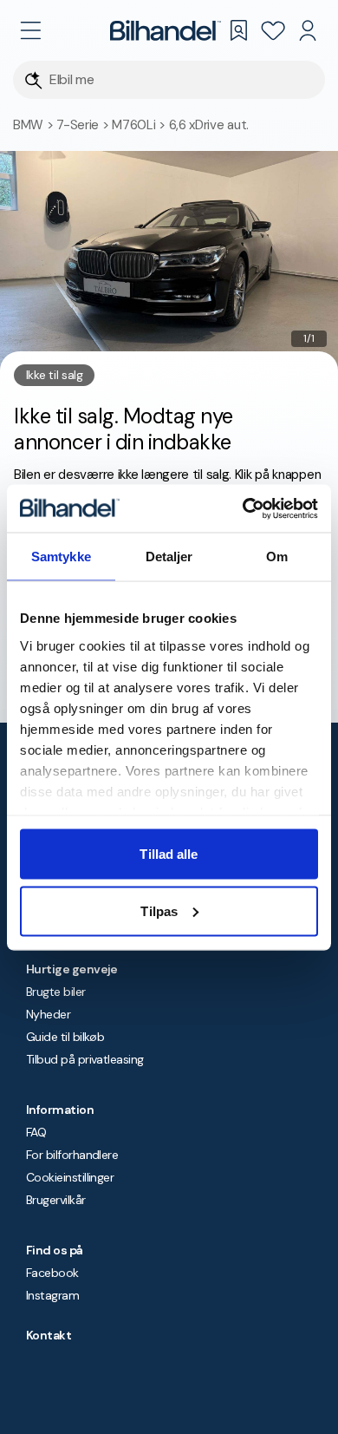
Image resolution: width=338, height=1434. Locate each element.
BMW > (34, 125)
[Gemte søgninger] (238, 30)
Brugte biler (56, 991)
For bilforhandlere (72, 1154)
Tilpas (159, 910)
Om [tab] (277, 556)
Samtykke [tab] (61, 556)
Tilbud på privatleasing (85, 1059)
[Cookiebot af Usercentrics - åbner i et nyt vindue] (243, 508)
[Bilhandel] (165, 30)
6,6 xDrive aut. (209, 125)
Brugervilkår (56, 1200)
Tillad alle (169, 854)
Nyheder (48, 1014)
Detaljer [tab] (169, 556)
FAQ (36, 1132)
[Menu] (30, 30)
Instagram (52, 1295)
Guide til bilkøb (65, 1036)
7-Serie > (84, 125)
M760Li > (140, 125)
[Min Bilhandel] (307, 30)
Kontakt (48, 1335)
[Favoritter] (273, 30)
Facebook (52, 1272)
